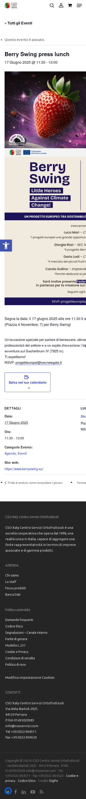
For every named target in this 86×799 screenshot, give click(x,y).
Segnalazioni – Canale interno (26, 632)
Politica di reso (15, 664)
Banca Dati (12, 594)
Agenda (10, 453)
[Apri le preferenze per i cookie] (8, 793)
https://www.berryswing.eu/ (24, 468)
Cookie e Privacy (16, 652)
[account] (61, 5)
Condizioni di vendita (20, 658)
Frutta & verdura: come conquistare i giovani (35, 483)
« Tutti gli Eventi (18, 23)
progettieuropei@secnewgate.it (39, 362)
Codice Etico (14, 626)
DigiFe (53, 781)
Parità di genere (16, 639)
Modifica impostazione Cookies (30, 677)
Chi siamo (12, 575)
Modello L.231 (15, 645)
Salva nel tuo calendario (28, 382)
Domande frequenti (19, 620)
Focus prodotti (15, 588)
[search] (51, 5)
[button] (6, 245)
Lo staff (10, 582)
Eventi (22, 453)
